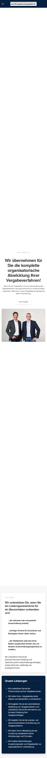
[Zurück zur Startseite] (23, 4)
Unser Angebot (23, 302)
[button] (3, 4)
